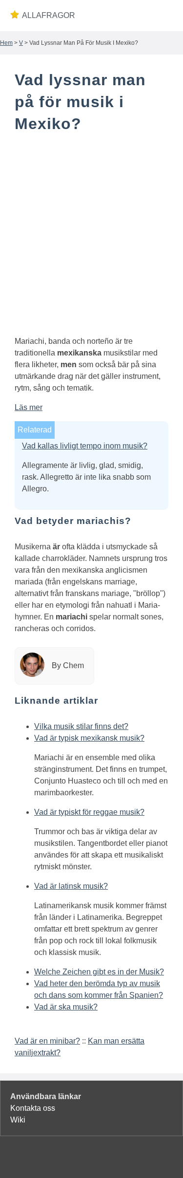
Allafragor (48, 15)
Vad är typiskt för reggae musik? (89, 812)
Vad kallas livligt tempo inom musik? (84, 446)
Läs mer (28, 407)
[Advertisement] (91, 236)
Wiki (17, 1120)
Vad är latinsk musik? (71, 886)
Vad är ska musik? (66, 1007)
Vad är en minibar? (47, 1041)
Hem (6, 42)
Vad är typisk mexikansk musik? (89, 738)
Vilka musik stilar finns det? (81, 726)
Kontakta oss (32, 1108)
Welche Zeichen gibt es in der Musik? (99, 972)
